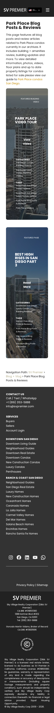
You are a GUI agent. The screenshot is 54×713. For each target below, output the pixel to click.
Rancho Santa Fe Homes (22, 533)
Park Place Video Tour (26, 120)
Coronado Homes (17, 505)
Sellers (10, 426)
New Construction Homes (22, 496)
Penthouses (13, 471)
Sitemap (42, 585)
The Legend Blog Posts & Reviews (24, 338)
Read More (27, 285)
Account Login (15, 430)
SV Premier (35, 372)
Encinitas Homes (16, 529)
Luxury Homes (15, 492)
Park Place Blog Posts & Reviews (26, 202)
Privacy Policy (25, 585)
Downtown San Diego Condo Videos (26, 187)
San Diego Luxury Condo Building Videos (24, 173)
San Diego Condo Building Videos (24, 164)
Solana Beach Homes (20, 524)
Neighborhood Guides (20, 448)
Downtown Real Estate (20, 453)
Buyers (10, 421)
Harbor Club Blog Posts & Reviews (24, 323)
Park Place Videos (25, 208)
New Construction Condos (23, 462)
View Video (27, 142)
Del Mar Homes (15, 519)
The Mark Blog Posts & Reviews (25, 345)
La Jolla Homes (15, 510)
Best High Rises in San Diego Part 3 (26, 260)
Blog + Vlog (13, 376)
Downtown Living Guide (21, 444)
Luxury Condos (15, 467)
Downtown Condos (18, 457)
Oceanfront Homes (18, 501)
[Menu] (47, 10)
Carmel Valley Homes (20, 515)
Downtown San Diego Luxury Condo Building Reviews (26, 308)
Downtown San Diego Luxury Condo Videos (26, 194)
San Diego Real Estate (20, 487)
